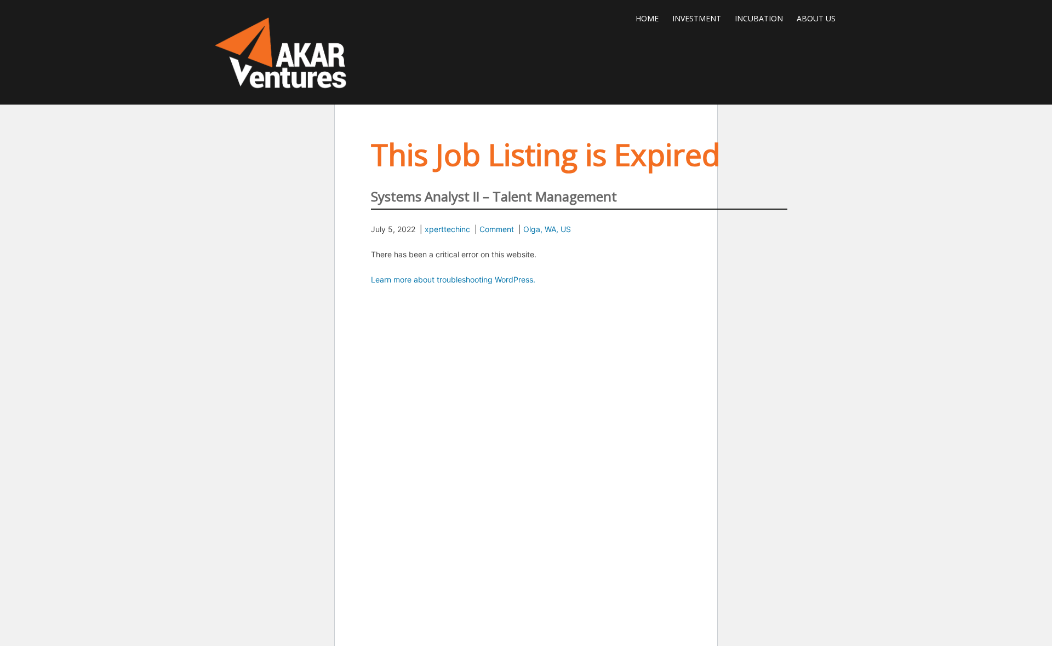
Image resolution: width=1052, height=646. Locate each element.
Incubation (759, 18)
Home (647, 18)
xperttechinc (447, 229)
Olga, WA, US (547, 229)
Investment (696, 18)
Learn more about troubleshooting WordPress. (453, 279)
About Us (816, 18)
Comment (496, 229)
